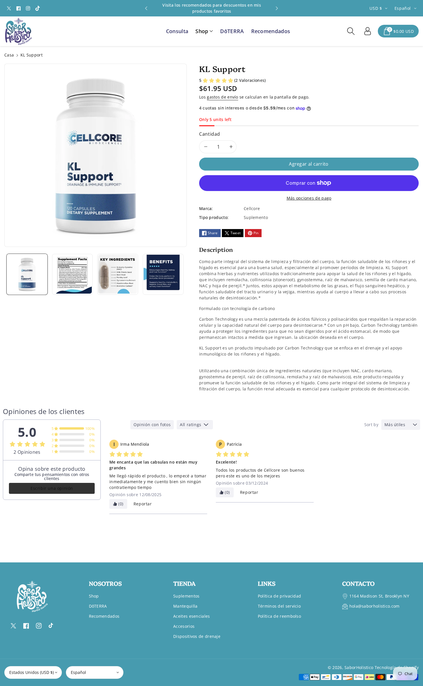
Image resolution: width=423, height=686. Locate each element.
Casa (9, 55)
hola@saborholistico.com (374, 606)
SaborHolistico (358, 667)
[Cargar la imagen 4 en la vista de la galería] (163, 274)
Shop (94, 596)
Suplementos (186, 596)
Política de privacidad (279, 596)
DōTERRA (98, 606)
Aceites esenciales (191, 616)
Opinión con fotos (152, 424)
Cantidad (209, 134)
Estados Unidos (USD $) (31, 672)
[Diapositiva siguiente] (277, 8)
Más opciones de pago (309, 198)
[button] (204, 31)
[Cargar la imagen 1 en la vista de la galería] (27, 274)
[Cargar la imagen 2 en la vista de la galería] (72, 274)
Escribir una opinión (52, 488)
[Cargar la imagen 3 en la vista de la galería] (117, 274)
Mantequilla (185, 606)
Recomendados (104, 616)
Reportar (143, 504)
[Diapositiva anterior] (146, 8)
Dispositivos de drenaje (196, 636)
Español (78, 672)
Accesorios (184, 626)
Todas (118, 424)
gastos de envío (222, 97)
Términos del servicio (279, 606)
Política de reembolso (279, 616)
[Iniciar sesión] (367, 31)
